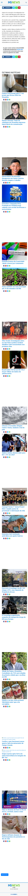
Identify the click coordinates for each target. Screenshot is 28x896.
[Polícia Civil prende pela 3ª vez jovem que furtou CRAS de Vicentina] (14, 83)
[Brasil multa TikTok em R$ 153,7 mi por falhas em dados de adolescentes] (14, 359)
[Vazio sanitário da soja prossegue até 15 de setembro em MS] (14, 276)
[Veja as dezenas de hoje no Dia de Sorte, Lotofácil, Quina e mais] (14, 799)
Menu (2, 3)
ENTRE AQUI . (20, 49)
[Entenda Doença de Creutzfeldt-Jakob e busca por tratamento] (14, 251)
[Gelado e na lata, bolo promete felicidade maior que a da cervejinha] (14, 690)
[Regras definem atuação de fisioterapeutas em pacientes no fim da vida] (14, 824)
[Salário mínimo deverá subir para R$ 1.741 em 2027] (14, 442)
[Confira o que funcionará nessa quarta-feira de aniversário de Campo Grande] (14, 738)
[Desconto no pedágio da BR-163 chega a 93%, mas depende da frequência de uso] (14, 578)
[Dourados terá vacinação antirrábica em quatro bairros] (14, 523)
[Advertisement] (14, 143)
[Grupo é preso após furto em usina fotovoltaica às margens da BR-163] (14, 751)
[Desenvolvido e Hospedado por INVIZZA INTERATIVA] (14, 894)
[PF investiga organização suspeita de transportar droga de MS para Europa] (14, 605)
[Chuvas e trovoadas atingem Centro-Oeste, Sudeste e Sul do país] (14, 415)
